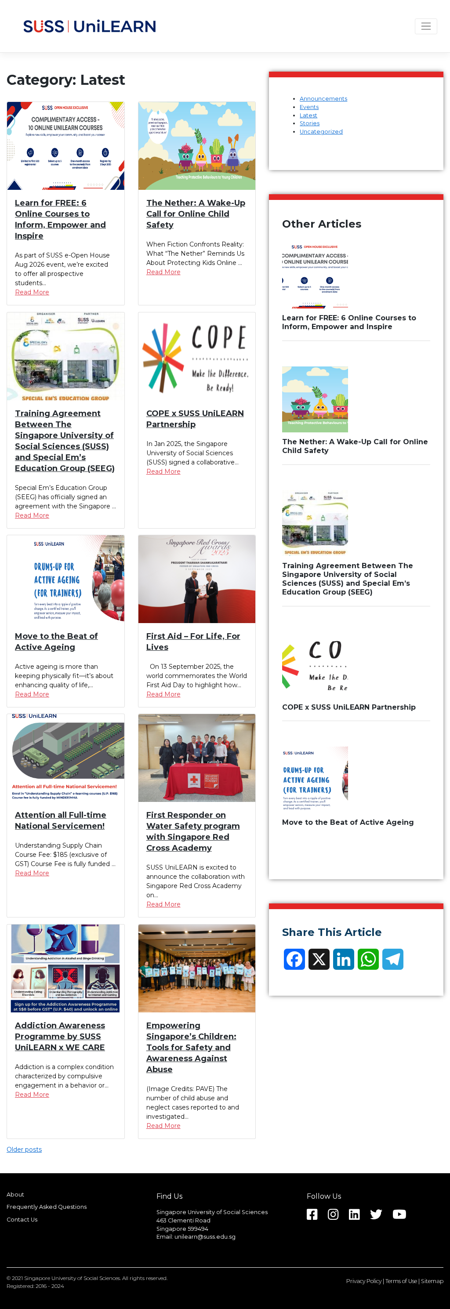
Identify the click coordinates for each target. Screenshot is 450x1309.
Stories (309, 123)
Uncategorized (321, 131)
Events (309, 107)
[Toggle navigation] (426, 26)
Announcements (323, 98)
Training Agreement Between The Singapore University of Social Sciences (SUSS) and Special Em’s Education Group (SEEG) (347, 579)
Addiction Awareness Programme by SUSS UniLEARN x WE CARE (60, 1036)
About (15, 1194)
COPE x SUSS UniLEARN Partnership (349, 707)
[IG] (338, 1217)
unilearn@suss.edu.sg (205, 1236)
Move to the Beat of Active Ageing (348, 822)
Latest (308, 115)
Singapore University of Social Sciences (72, 1278)
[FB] (317, 1217)
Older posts (24, 1149)
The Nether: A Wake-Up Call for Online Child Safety (195, 214)
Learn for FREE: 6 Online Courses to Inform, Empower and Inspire (349, 322)
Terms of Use (401, 1281)
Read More (32, 292)
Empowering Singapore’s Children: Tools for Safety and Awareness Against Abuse (191, 1047)
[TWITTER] (380, 1217)
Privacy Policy (363, 1281)
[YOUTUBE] (403, 1217)
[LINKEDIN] (359, 1217)
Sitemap (432, 1281)
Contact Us (22, 1220)
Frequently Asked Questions (47, 1207)
